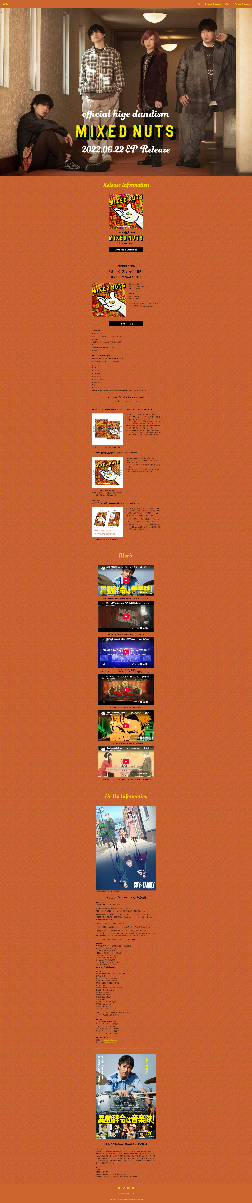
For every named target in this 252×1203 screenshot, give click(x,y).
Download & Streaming (126, 250)
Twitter (123, 1188)
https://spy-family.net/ (110, 1040)
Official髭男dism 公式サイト (125, 1193)
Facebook (128, 1188)
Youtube (119, 1188)
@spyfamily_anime (110, 1042)
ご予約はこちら (126, 323)
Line (133, 1188)
